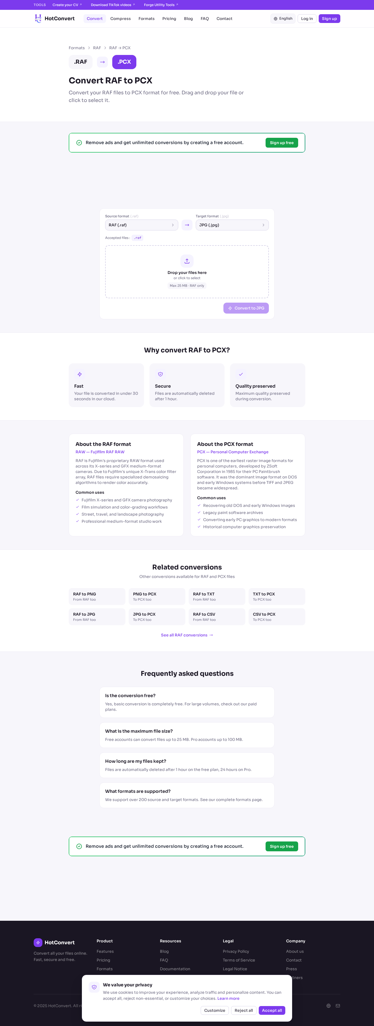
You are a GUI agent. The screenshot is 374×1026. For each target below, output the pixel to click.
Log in (307, 18)
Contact (224, 18)
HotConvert (60, 19)
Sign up (329, 18)
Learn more (228, 998)
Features (105, 951)
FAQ (205, 18)
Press (291, 968)
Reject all (244, 1010)
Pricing (169, 18)
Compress (120, 18)
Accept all (272, 1010)
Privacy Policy (236, 951)
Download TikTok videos (113, 5)
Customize (214, 1010)
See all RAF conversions (184, 635)
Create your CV (67, 5)
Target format (212, 216)
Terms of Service (239, 960)
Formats (147, 18)
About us (295, 951)
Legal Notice (235, 968)
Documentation (175, 968)
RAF (97, 47)
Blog (188, 18)
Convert (95, 18)
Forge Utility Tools (161, 5)
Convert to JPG (249, 308)
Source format (122, 216)
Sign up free (282, 142)
